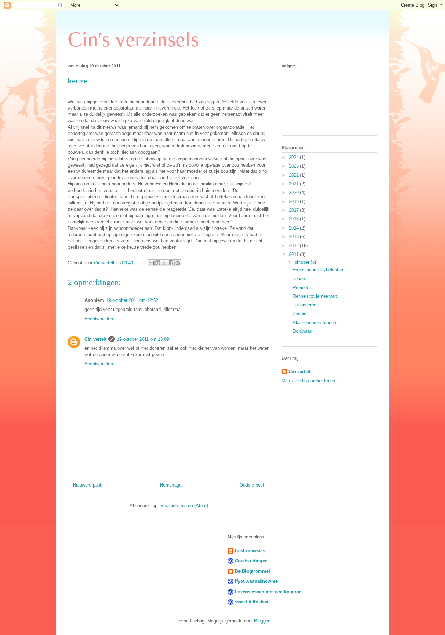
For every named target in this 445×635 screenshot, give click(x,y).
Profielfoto (303, 287)
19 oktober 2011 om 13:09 (143, 339)
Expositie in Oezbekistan (318, 269)
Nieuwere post (87, 485)
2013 (294, 236)
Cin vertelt (95, 339)
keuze (299, 278)
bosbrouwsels (250, 550)
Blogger (261, 621)
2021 (294, 183)
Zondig (299, 313)
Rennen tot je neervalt (315, 296)
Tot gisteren (304, 304)
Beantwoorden (98, 318)
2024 (294, 157)
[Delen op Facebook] (171, 262)
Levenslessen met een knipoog (268, 591)
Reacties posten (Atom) (184, 505)
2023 (294, 166)
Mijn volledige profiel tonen (308, 380)
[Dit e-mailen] (151, 262)
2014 (294, 228)
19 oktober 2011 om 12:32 (132, 300)
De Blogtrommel (252, 571)
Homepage (170, 485)
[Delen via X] (164, 262)
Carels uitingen (251, 560)
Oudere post (252, 485)
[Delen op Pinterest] (177, 262)
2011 (294, 254)
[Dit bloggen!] (157, 262)
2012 (294, 245)
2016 (294, 219)
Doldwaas (302, 331)
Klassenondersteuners (315, 322)
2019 (294, 201)
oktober (302, 262)
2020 (294, 192)
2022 (294, 175)
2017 (294, 210)
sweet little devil (252, 601)
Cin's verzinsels (133, 39)
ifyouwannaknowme (256, 581)
